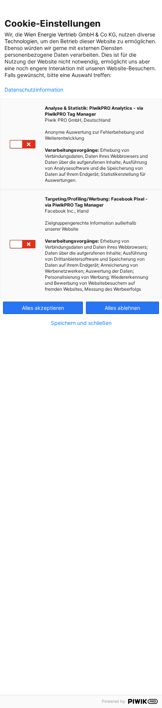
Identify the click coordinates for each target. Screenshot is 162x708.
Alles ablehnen (122, 308)
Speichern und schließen (81, 323)
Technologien (21, 41)
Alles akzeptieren (43, 308)
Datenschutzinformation (34, 90)
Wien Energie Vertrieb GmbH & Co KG (70, 34)
